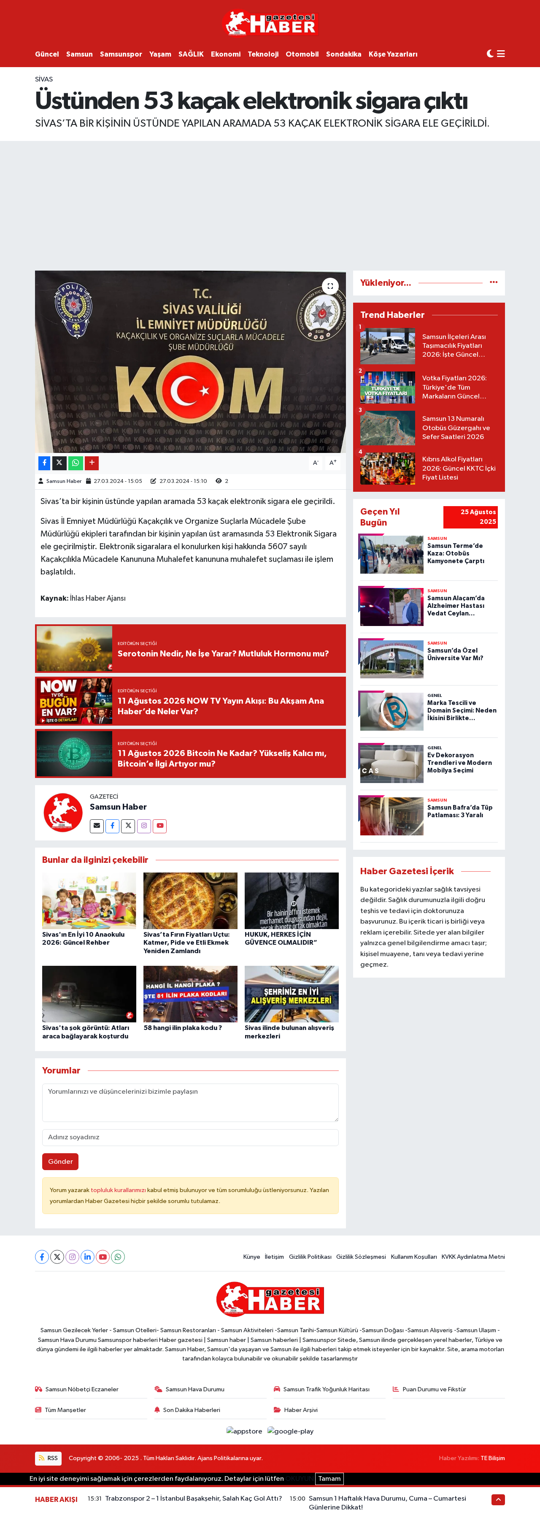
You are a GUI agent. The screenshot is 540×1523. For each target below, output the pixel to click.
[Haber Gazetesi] (270, 23)
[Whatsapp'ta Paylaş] (75, 463)
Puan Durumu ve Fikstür (434, 1389)
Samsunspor (121, 54)
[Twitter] (128, 826)
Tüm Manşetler (65, 1410)
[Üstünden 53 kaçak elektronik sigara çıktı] (190, 362)
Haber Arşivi (301, 1410)
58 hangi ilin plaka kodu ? (182, 1027)
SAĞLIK (191, 54)
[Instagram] (144, 826)
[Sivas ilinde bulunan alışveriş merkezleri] (292, 993)
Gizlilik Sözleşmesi (361, 1257)
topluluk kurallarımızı (119, 1190)
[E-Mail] (97, 826)
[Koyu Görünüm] (490, 54)
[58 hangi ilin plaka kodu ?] (190, 993)
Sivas (44, 79)
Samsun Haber (63, 481)
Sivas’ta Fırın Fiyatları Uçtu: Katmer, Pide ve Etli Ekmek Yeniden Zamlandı (186, 942)
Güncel (47, 54)
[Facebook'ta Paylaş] (44, 463)
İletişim (274, 1257)
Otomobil (302, 54)
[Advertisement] (270, 204)
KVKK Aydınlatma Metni (473, 1257)
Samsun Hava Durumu (195, 1389)
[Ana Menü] (501, 55)
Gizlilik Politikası (310, 1257)
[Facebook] (112, 826)
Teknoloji (263, 54)
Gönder (60, 1161)
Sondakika (344, 54)
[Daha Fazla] (92, 463)
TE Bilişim (493, 1458)
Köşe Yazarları (393, 54)
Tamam (329, 1478)
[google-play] (291, 1431)
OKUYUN (299, 1478)
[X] (57, 1257)
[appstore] (245, 1431)
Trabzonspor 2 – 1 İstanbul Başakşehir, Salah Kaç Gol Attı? (193, 1498)
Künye (251, 1257)
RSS (52, 1458)
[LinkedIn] (87, 1257)
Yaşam (160, 54)
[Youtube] (160, 826)
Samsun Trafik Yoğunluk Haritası (327, 1389)
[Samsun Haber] (62, 812)
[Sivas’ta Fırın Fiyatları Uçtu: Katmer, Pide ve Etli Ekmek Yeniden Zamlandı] (190, 900)
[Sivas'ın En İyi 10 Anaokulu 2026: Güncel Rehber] (89, 900)
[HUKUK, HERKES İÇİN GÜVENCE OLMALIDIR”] (292, 900)
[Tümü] (494, 283)
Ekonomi (225, 54)
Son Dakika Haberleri (191, 1410)
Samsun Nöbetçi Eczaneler (82, 1389)
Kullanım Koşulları (414, 1257)
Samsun (79, 54)
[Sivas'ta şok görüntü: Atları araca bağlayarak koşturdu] (89, 993)
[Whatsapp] (118, 1257)
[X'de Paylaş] (59, 463)
